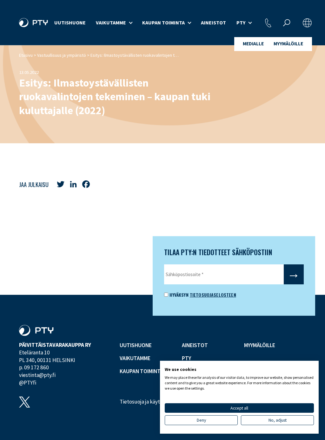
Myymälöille (288, 44)
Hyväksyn (178, 295)
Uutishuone (70, 22)
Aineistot (213, 22)
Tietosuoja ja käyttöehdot (149, 401)
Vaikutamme (111, 22)
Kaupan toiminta (163, 22)
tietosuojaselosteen (213, 294)
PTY (240, 22)
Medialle (253, 44)
